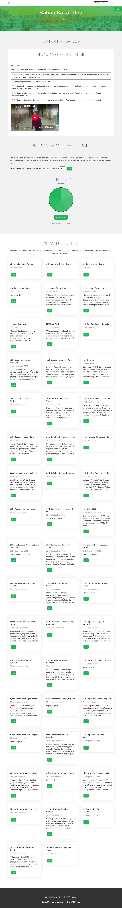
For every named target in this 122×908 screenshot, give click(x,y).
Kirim (69, 168)
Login (44, 902)
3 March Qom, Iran (18, 324)
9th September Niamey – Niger (24, 773)
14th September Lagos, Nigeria (60, 699)
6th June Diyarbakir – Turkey (59, 264)
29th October (89, 360)
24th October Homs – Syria (22, 437)
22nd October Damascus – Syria (97, 437)
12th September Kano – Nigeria (24, 735)
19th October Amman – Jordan (96, 473)
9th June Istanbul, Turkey (21, 264)
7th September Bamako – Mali (96, 773)
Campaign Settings (56, 902)
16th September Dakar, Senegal (97, 660)
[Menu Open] (111, 3)
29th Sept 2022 (89, 509)
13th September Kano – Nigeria (97, 699)
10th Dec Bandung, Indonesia (96, 324)
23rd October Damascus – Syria (60, 437)
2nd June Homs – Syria (20, 288)
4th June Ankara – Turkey (94, 264)
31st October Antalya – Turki (59, 360)
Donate (74, 897)
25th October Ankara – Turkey (96, 399)
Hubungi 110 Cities (72, 902)
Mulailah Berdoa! (61, 217)
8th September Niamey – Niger (60, 773)
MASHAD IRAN (52, 324)
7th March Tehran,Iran (56, 288)
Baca (13, 274)
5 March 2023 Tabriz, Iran (94, 288)
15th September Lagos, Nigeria (24, 699)
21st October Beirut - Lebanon (24, 473)
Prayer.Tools (58, 897)
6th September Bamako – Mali (24, 809)
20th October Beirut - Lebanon (60, 473)
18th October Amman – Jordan (24, 509)
